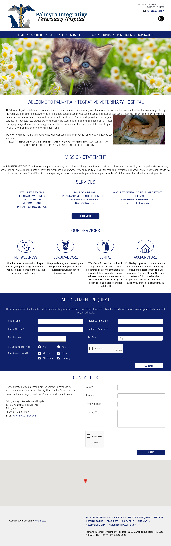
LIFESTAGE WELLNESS (32, 196)
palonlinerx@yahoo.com (24, 415)
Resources (124, 35)
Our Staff (57, 35)
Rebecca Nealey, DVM (139, 517)
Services (76, 35)
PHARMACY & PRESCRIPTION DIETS (84, 196)
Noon (64, 353)
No (44, 346)
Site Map (142, 521)
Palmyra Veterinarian (98, 517)
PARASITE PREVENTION (32, 206)
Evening (66, 358)
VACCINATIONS (32, 199)
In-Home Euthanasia (137, 203)
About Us (37, 35)
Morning (47, 353)
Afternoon (48, 358)
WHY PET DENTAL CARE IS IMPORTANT (137, 192)
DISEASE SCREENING (84, 199)
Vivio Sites (39, 520)
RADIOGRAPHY (84, 203)
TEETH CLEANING (137, 196)
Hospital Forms (100, 35)
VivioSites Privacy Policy (122, 524)
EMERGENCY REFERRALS (137, 199)
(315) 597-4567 (155, 11)
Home (20, 35)
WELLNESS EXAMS (32, 192)
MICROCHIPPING (84, 192)
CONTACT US (146, 35)
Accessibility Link (95, 524)
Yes (64, 346)
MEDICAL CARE (32, 203)
